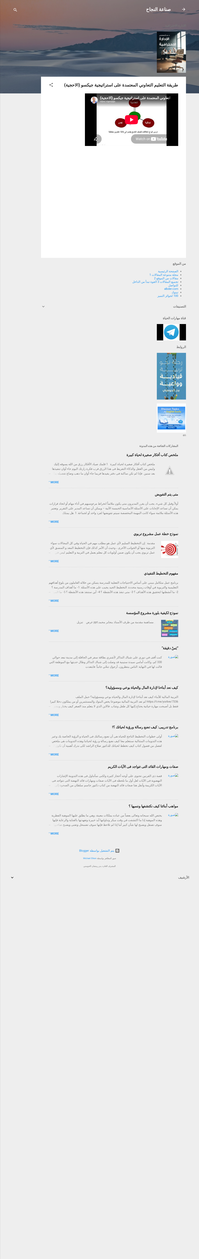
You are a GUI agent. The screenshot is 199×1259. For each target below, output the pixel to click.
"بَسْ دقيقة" (170, 648)
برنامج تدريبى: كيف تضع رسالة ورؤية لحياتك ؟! (145, 727)
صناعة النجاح (158, 9)
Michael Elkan (89, 858)
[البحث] (15, 11)
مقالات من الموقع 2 (166, 278)
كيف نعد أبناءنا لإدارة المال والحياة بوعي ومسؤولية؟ (142, 687)
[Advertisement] (25, 78)
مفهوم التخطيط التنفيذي (161, 573)
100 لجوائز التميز (167, 296)
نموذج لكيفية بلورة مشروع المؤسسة (152, 613)
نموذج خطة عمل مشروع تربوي (156, 534)
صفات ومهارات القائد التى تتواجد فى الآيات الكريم (143, 766)
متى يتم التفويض (166, 494)
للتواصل (173, 285)
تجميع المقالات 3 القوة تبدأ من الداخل (155, 282)
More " (54, 482)
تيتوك (175, 292)
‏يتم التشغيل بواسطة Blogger (97, 850)
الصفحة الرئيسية (168, 271)
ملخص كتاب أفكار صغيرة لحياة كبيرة (152, 455)
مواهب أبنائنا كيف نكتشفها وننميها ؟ (153, 806)
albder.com (171, 289)
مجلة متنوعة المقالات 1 (163, 275)
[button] (51, 86)
